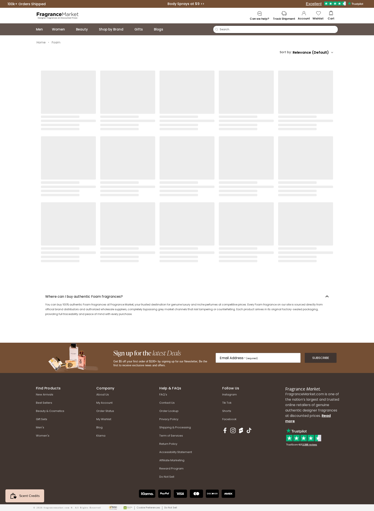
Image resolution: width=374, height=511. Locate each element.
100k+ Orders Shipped (27, 3)
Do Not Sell (170, 507)
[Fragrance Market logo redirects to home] (58, 15)
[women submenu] (69, 29)
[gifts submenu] (147, 29)
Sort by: (286, 52)
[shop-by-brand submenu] (128, 29)
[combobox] (313, 52)
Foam (56, 42)
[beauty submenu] (92, 29)
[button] (331, 16)
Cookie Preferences (148, 507)
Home (41, 42)
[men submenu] (47, 29)
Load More (187, 278)
